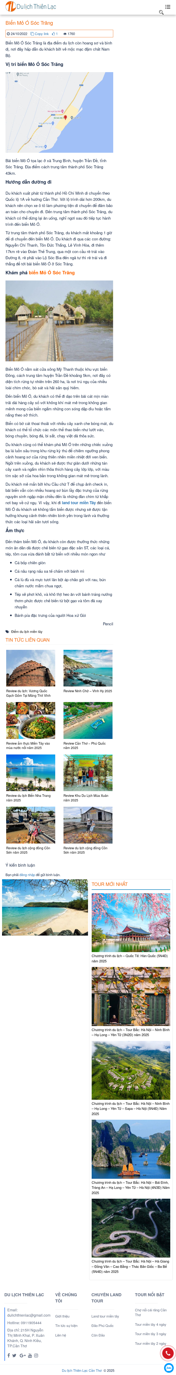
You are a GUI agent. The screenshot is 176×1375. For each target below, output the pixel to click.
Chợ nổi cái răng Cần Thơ (151, 1312)
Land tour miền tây (105, 1316)
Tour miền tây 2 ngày (150, 1343)
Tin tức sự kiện (66, 1325)
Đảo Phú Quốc (102, 1325)
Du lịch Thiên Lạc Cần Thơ (82, 1370)
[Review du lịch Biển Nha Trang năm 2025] (30, 772)
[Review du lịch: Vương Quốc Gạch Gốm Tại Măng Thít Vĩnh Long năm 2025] (30, 668)
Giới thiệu (62, 1316)
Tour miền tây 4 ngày (150, 1324)
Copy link (41, 33)
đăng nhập (27, 874)
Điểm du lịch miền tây (26, 631)
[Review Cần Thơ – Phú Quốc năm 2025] (88, 720)
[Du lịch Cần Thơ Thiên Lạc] (31, 5)
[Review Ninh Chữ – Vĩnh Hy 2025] (88, 668)
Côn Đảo (98, 1335)
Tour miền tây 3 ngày (150, 1333)
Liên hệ (60, 1335)
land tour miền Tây (79, 502)
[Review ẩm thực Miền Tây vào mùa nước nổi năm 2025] (30, 720)
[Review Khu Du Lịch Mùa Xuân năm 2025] (88, 772)
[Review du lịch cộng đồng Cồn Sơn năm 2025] (30, 825)
